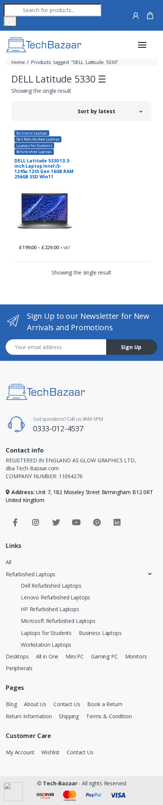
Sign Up (131, 347)
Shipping (69, 716)
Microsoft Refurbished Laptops (58, 620)
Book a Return (104, 704)
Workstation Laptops (46, 644)
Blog (11, 704)
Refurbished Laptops (34, 151)
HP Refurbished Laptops (50, 609)
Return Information (29, 716)
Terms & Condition (109, 716)
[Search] (10, 21)
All (8, 562)
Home (18, 62)
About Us (35, 704)
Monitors (136, 656)
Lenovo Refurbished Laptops (55, 597)
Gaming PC (104, 656)
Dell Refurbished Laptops (38, 139)
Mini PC (75, 656)
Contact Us (66, 704)
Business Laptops (31, 133)
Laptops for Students (34, 145)
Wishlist (50, 752)
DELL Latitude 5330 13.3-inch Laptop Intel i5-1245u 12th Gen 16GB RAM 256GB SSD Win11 (44, 168)
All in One (47, 656)
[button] (110, 111)
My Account (20, 752)
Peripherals (19, 668)
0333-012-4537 (58, 428)
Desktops (17, 656)
